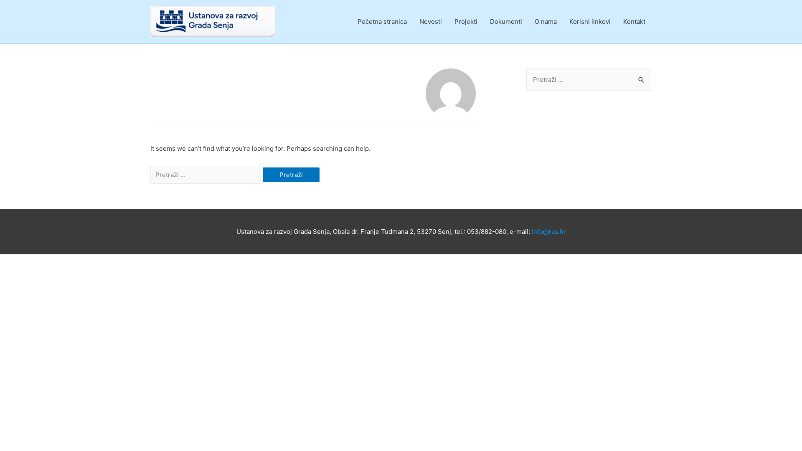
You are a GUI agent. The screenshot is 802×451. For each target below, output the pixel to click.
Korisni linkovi (590, 21)
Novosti (430, 21)
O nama (546, 21)
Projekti (465, 21)
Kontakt (634, 21)
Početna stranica (382, 21)
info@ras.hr (549, 232)
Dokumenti (506, 21)
